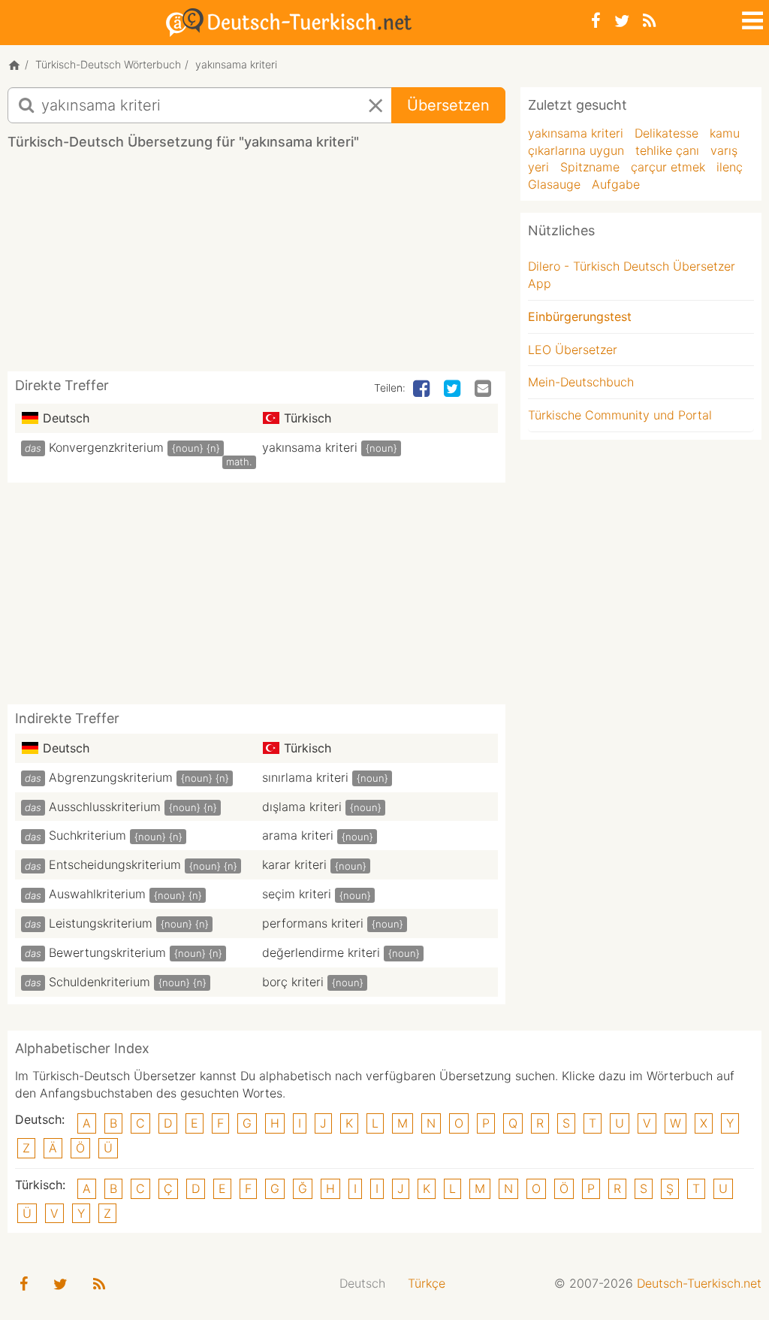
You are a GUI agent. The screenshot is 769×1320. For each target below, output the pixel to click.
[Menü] (751, 18)
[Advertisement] (281, 266)
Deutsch (362, 1283)
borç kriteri (293, 981)
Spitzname (590, 166)
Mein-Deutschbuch (581, 381)
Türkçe (426, 1283)
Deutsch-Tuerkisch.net (699, 1283)
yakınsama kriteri (309, 447)
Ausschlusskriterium (105, 806)
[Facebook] (596, 20)
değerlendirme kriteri (321, 952)
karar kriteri (294, 864)
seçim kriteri (296, 893)
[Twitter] (622, 20)
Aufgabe (616, 184)
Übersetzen (448, 105)
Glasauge (554, 184)
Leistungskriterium (100, 923)
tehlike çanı (667, 150)
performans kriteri (312, 923)
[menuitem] (362, 1283)
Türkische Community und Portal (620, 414)
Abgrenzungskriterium (111, 777)
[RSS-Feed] (649, 20)
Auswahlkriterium (97, 893)
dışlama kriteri (302, 806)
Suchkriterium (87, 835)
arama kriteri (297, 835)
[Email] (484, 389)
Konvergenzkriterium (106, 447)
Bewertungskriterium (107, 952)
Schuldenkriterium (99, 981)
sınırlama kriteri (305, 777)
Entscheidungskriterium (115, 864)
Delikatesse (666, 133)
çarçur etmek (668, 166)
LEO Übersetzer (572, 349)
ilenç (729, 166)
